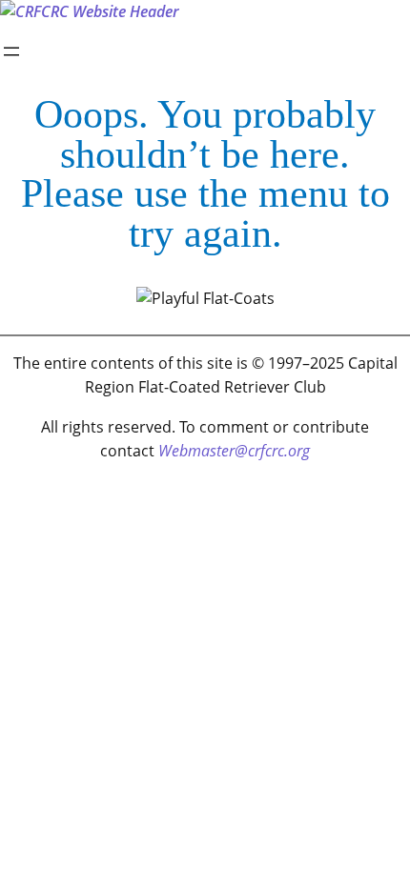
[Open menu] (11, 51)
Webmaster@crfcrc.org (234, 450)
